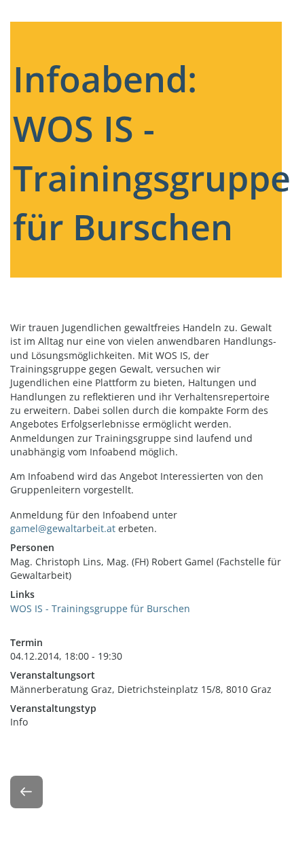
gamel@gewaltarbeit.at (62, 528)
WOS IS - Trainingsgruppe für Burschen (100, 608)
